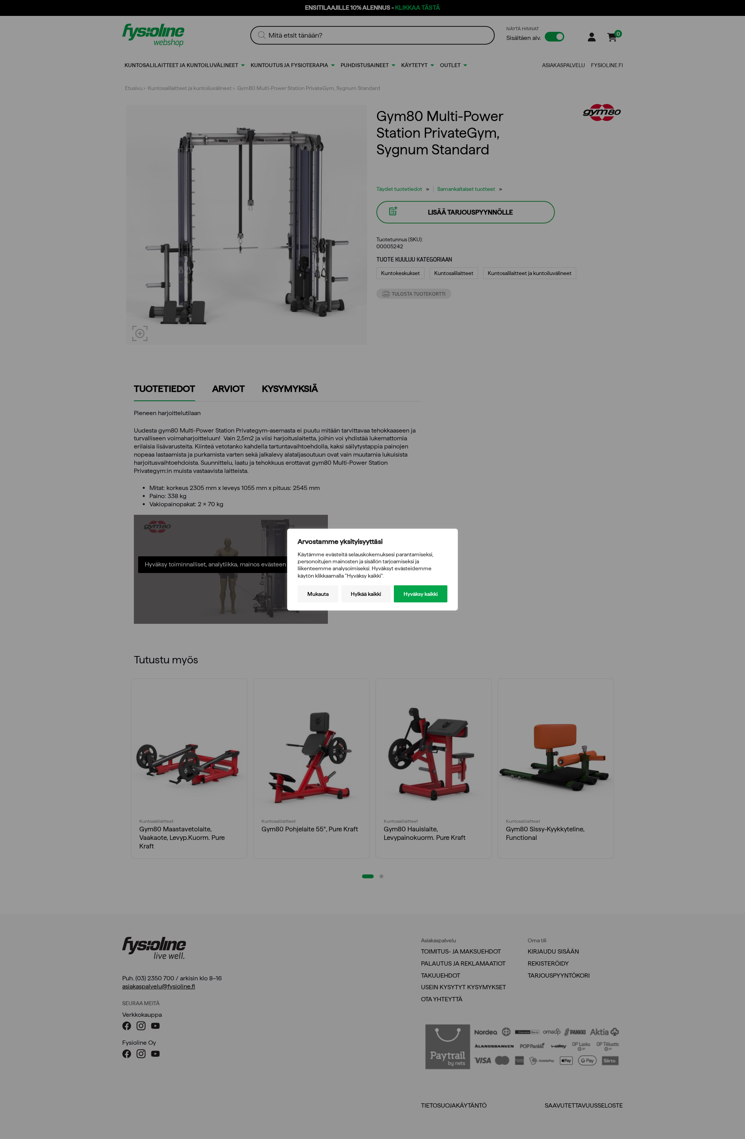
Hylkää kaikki (366, 593)
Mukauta (318, 593)
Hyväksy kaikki (421, 593)
